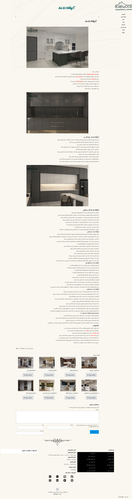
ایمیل (71, 425)
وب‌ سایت (42, 430)
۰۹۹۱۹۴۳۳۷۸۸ (73, 464)
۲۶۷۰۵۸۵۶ (74, 459)
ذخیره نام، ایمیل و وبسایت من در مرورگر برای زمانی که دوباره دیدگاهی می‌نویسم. (87, 425)
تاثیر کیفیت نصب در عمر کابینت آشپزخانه (72, 393)
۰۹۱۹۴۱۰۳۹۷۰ (66, 464)
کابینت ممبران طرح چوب (74, 370)
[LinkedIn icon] (122, 497)
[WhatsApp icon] (127, 497)
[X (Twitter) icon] (125, 497)
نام (43, 425)
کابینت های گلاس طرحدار (53, 370)
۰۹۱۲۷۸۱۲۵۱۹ (73, 470)
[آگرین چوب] (123, 6)
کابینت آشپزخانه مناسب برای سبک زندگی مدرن (50, 393)
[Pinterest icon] (120, 497)
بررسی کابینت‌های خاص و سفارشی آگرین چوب (91, 393)
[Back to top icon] (57, 489)
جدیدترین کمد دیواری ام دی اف (30, 393)
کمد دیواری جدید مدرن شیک (31, 370)
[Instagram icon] (119, 497)
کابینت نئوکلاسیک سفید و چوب (94, 370)
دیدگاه (97, 410)
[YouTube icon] (124, 497)
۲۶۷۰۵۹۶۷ (68, 459)
